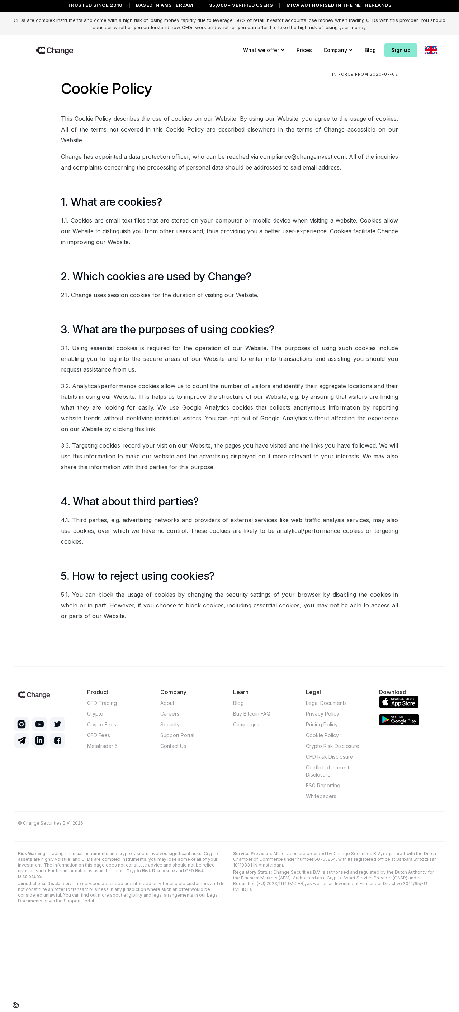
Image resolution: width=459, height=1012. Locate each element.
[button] (264, 50)
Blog (370, 50)
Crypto (95, 714)
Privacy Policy (322, 714)
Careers (169, 714)
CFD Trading (102, 703)
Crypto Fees (101, 724)
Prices (304, 50)
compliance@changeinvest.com (303, 156)
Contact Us (173, 746)
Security (170, 724)
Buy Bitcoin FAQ (251, 714)
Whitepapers (321, 796)
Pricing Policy (322, 724)
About (167, 703)
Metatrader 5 (102, 746)
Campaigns (246, 724)
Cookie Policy (322, 735)
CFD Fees (98, 735)
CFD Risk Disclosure (329, 757)
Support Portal (177, 735)
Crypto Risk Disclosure (332, 746)
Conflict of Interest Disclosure (327, 771)
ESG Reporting (323, 785)
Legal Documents (326, 703)
